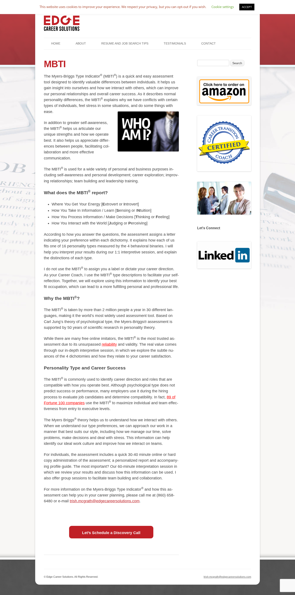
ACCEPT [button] (247, 7)
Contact (208, 43)
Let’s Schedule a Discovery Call (111, 533)
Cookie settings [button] (222, 7)
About (81, 43)
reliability (109, 344)
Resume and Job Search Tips (124, 43)
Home (55, 43)
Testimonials (175, 43)
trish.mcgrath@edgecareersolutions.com (105, 501)
